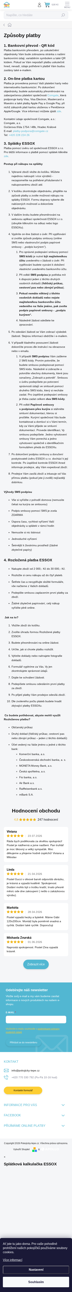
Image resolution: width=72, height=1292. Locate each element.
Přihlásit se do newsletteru (23, 1042)
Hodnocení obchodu (36, 811)
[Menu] (67, 5)
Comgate (53, 95)
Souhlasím (36, 1282)
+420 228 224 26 (19, 135)
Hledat (63, 15)
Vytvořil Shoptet (21, 1149)
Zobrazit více (36, 964)
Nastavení (36, 1269)
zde (59, 111)
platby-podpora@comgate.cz (30, 131)
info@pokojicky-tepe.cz (26, 1070)
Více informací (12, 1260)
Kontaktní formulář (23, 1090)
